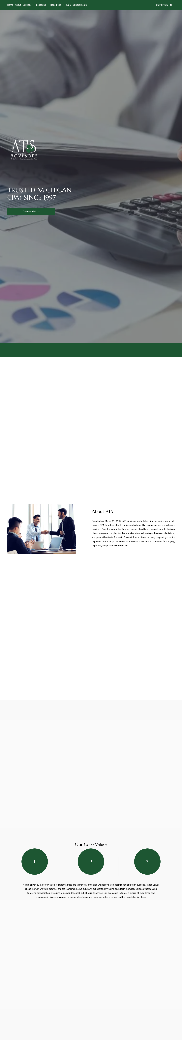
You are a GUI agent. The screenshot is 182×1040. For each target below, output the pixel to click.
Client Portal (162, 5)
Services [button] (27, 5)
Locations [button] (41, 5)
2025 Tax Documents (76, 5)
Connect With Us (31, 211)
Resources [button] (55, 5)
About (18, 5)
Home (10, 5)
